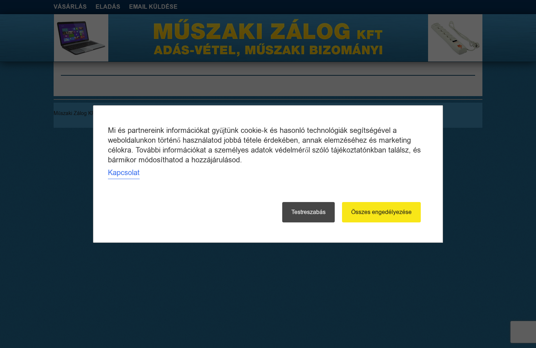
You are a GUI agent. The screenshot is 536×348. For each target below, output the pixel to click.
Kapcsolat (124, 173)
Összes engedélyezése (381, 212)
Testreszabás (308, 212)
